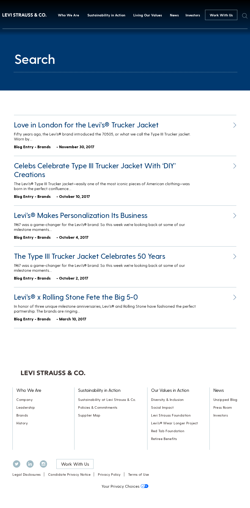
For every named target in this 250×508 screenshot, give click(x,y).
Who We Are (68, 15)
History (22, 423)
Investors (193, 15)
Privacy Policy (109, 474)
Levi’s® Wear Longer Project (174, 423)
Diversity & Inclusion (167, 399)
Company (24, 399)
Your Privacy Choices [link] (120, 486)
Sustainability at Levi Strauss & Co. (107, 399)
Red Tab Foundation (167, 431)
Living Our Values (147, 15)
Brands (22, 415)
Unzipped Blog (225, 399)
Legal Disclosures (26, 474)
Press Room (222, 407)
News (174, 15)
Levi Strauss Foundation (171, 415)
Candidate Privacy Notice (69, 474)
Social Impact (162, 407)
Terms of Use (138, 474)
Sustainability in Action (106, 15)
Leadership (25, 407)
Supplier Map (89, 415)
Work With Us (221, 15)
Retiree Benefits (164, 439)
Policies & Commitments (97, 407)
